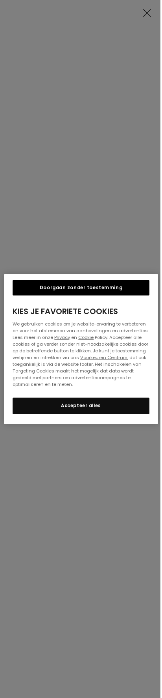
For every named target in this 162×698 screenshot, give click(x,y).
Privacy (62, 337)
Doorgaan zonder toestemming (81, 287)
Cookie (86, 337)
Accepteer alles (81, 405)
